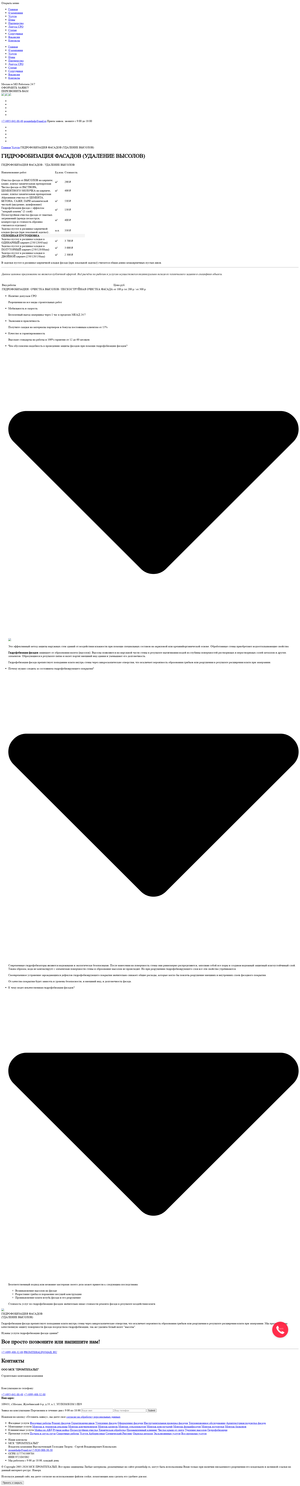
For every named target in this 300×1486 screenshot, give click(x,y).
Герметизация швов (83, 1423)
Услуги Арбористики (92, 1433)
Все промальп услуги (194, 1433)
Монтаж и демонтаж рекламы (50, 1426)
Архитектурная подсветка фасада (246, 1423)
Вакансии (14, 37)
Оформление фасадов (130, 1423)
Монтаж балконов (235, 1426)
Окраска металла (143, 1433)
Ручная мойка (61, 1430)
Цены (11, 19)
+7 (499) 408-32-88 (12, 1352)
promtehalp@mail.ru (35, 121)
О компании (15, 12)
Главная (13, 9)
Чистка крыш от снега (171, 1430)
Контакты (14, 40)
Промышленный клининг (142, 1430)
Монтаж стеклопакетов (132, 1426)
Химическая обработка (112, 1430)
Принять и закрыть (12, 1482)
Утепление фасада (106, 1423)
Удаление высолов (196, 1430)
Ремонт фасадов (61, 1423)
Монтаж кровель (108, 1426)
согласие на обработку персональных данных (93, 1416)
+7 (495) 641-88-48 (12, 121)
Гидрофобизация (217, 1430)
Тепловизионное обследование (207, 1423)
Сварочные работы (67, 1433)
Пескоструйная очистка (84, 1430)
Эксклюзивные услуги (167, 1433)
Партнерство (16, 23)
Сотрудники (15, 33)
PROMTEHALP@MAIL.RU (40, 1352)
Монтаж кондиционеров (82, 1426)
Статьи (12, 30)
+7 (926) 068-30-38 (42, 1450)
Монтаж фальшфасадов (187, 1426)
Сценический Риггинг (119, 1433)
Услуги (12, 16)
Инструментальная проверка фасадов (166, 1423)
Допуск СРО (15, 26)
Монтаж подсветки (213, 1426)
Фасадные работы (40, 1423)
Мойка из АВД (43, 1430)
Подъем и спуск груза (43, 1433)
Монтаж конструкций (160, 1426)
